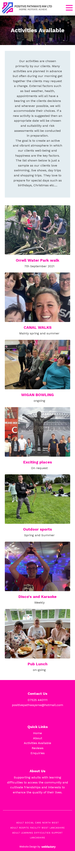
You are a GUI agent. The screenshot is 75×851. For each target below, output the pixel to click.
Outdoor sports (37, 529)
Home (37, 733)
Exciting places (37, 462)
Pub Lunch (38, 664)
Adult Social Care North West (37, 823)
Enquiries (38, 753)
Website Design (28, 846)
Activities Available (37, 743)
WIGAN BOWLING (37, 394)
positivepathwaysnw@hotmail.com (37, 705)
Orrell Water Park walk (37, 260)
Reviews (37, 748)
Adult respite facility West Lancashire (37, 828)
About (37, 738)
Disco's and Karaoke (37, 596)
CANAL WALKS (38, 327)
